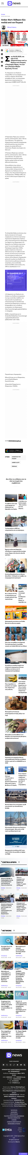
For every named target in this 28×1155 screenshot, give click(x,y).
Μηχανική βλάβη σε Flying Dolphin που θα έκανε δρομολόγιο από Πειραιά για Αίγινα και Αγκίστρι (7, 882)
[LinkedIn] (2, 58)
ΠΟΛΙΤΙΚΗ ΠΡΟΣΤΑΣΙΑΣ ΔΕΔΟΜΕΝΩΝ (14, 1116)
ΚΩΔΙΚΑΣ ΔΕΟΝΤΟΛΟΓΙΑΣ (14, 1121)
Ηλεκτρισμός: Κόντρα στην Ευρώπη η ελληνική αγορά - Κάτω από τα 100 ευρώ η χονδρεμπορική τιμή (15, 829)
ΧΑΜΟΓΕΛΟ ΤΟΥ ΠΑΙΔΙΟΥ (16, 457)
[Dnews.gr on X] (7, 1064)
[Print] (2, 65)
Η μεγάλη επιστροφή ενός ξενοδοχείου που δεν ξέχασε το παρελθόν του (22, 596)
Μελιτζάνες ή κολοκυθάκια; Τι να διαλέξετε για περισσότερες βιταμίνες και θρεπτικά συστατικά (15, 736)
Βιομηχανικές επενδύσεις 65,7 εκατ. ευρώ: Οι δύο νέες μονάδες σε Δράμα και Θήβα (15, 852)
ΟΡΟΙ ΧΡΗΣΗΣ (14, 1114)
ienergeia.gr (4, 955)
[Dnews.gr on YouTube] (21, 1064)
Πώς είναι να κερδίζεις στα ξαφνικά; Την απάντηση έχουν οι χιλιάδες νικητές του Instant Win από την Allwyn (16, 644)
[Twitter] (2, 54)
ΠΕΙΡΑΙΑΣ (14, 466)
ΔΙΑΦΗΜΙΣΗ (14, 1112)
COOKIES (14, 1120)
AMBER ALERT (16, 462)
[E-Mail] (2, 61)
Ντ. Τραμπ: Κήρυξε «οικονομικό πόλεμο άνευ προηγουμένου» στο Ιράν (21, 1034)
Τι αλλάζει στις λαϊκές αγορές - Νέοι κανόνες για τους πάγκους (22, 504)
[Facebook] (2, 50)
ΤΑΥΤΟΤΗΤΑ (14, 1110)
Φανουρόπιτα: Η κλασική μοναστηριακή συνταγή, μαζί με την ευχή (15, 713)
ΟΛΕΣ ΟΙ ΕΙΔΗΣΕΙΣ (14, 1061)
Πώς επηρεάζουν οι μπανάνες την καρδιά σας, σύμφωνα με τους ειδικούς (6, 1034)
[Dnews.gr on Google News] (17, 1064)
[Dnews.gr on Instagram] (10, 1064)
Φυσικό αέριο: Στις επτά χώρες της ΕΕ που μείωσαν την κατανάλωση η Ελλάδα (15, 806)
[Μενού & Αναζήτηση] (2, 3)
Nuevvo (18, 1141)
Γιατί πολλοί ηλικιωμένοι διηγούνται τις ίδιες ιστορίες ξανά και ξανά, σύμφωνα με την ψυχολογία (22, 687)
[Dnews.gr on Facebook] (3, 1064)
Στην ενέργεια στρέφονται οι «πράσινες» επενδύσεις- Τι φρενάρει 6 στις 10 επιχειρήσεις (22, 779)
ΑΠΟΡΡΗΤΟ (24, 1153)
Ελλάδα (3, 14)
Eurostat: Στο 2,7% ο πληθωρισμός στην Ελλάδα (6, 948)
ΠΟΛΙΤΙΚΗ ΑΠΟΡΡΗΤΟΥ (14, 1118)
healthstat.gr (19, 955)
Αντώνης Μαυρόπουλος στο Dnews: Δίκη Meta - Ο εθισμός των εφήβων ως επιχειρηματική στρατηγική (15, 575)
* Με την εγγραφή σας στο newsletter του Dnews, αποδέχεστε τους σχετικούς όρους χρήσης (15, 286)
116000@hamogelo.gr (14, 440)
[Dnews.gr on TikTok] (14, 1064)
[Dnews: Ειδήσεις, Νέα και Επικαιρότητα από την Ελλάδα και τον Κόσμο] (14, 3)
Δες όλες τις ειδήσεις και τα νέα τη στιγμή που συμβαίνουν (16, 481)
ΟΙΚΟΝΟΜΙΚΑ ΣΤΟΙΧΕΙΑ (14, 1123)
